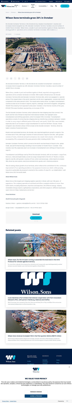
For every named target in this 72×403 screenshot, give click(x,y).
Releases (13, 12)
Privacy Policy (5, 401)
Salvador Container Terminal (45, 361)
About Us (16, 6)
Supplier (51, 1)
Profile (29, 361)
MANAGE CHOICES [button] (36, 392)
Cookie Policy (13, 401)
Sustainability (42, 6)
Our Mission (30, 364)
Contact (65, 6)
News (58, 360)
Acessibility (5, 1)
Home (7, 12)
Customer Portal (41, 1)
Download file (36, 218)
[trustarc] (67, 401)
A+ (27, 1)
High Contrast (16, 1)
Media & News (33, 6)
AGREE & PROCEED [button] (36, 396)
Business (24, 6)
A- (22, 1)
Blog (51, 6)
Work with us (59, 1)
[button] (69, 367)
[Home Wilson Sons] (7, 6)
